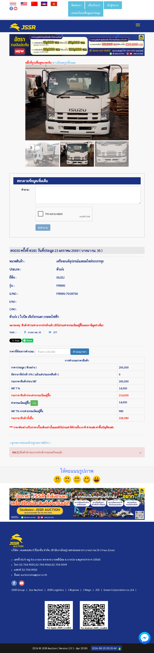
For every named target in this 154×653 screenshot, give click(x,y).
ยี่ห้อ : (12, 277)
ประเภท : (15, 269)
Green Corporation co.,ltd (118, 589)
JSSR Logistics (55, 589)
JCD (97, 589)
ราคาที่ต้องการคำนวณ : (22, 351)
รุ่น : (11, 285)
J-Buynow (73, 589)
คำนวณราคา (80, 351)
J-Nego (87, 589)
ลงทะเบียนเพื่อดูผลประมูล (85, 13)
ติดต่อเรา (76, 5)
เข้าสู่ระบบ (113, 5)
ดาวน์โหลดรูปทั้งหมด (64, 62)
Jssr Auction (36, 589)
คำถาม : (25, 189)
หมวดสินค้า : (17, 261)
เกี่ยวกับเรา (94, 5)
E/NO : (13, 301)
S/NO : (13, 294)
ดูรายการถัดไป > (42, 442)
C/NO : (13, 309)
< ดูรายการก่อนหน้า (20, 442)
